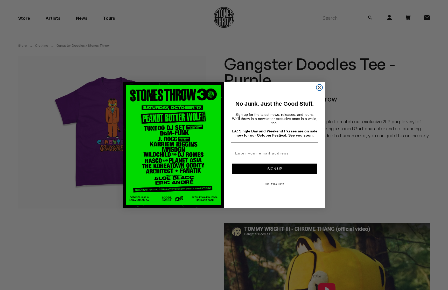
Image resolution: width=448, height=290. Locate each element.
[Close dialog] (319, 87)
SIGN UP (274, 169)
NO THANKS (275, 184)
